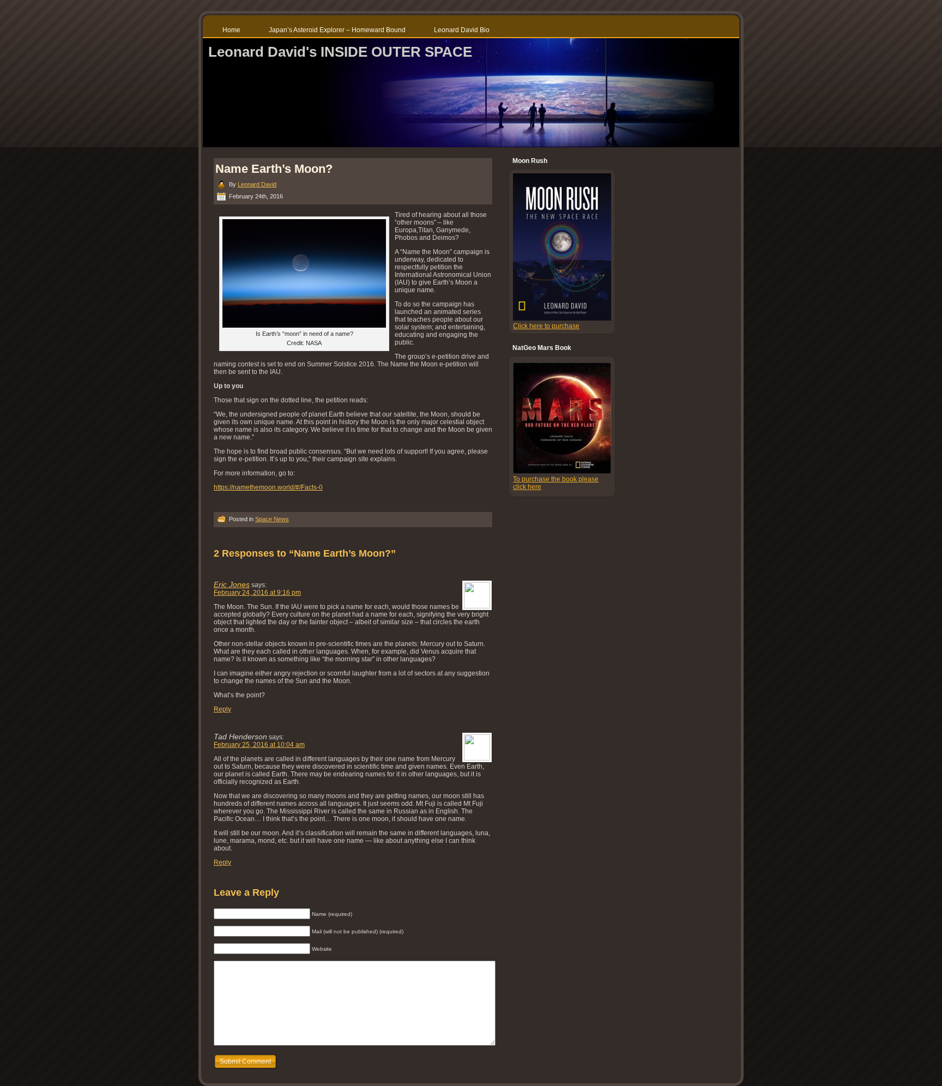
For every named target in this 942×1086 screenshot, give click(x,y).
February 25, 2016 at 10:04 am (259, 745)
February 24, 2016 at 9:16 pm (257, 592)
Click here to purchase (546, 326)
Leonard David (257, 184)
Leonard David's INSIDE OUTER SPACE (340, 52)
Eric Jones (232, 584)
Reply (222, 709)
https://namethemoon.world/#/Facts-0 (268, 487)
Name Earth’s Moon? (274, 169)
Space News (272, 519)
